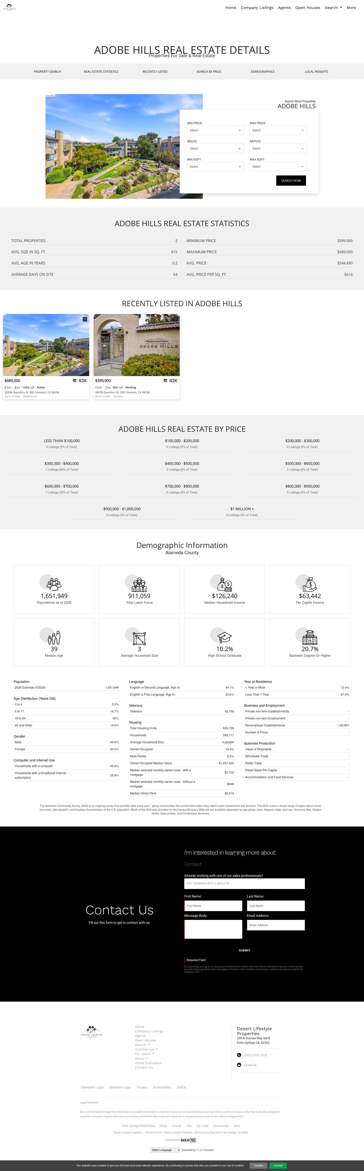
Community (221, 1126)
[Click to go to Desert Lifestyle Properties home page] (9, 7)
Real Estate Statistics (101, 71)
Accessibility (162, 1087)
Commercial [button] (145, 1049)
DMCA (181, 1087)
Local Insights (316, 71)
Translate (208, 1150)
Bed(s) (192, 141)
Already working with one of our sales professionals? (223, 876)
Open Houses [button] (307, 7)
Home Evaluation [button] (148, 1063)
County (176, 1126)
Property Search (47, 71)
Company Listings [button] (257, 7)
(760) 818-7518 (255, 1055)
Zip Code (202, 1126)
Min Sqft (194, 159)
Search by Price (209, 71)
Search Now (291, 180)
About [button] (140, 1058)
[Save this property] (85, 319)
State (163, 1126)
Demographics (263, 71)
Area (237, 1126)
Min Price (194, 123)
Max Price (258, 123)
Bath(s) (255, 141)
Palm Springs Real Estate (138, 1126)
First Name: (193, 896)
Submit (244, 950)
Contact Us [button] (144, 1067)
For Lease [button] (143, 1054)
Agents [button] (284, 7)
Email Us (250, 1065)
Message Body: (195, 916)
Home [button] (230, 7)
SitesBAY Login (120, 1087)
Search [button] (332, 7)
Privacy (142, 1087)
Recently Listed (155, 71)
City (188, 1126)
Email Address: (258, 916)
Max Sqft (257, 159)
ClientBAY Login (92, 1087)
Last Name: (255, 896)
